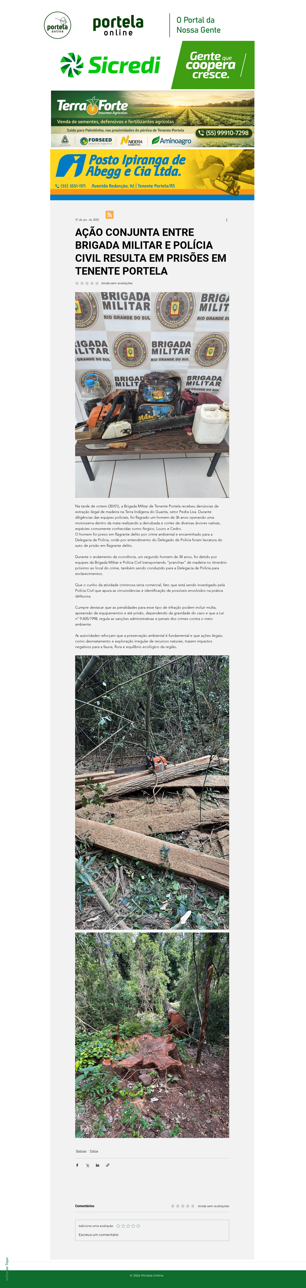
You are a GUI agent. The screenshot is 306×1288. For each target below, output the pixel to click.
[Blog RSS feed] (110, 215)
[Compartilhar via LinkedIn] (98, 1165)
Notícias (81, 1151)
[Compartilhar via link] (108, 1165)
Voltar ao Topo (7, 1269)
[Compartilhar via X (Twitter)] (87, 1165)
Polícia (94, 1151)
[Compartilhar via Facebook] (77, 1165)
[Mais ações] (226, 219)
